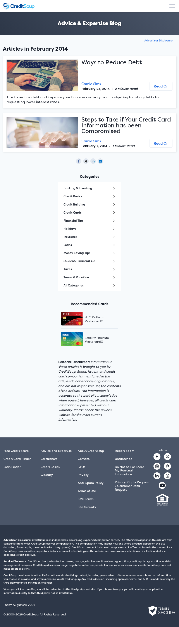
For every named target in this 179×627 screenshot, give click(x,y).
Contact (84, 459)
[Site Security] (161, 611)
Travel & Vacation (76, 277)
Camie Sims (91, 83)
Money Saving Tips (77, 253)
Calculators (49, 459)
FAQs (81, 467)
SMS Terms (85, 499)
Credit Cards (72, 212)
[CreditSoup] (22, 6)
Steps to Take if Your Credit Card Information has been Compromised (126, 125)
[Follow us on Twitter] (167, 456)
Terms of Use (87, 491)
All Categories (74, 285)
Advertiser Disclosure (158, 40)
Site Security (87, 507)
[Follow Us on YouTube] (162, 485)
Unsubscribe (123, 459)
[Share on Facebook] (78, 161)
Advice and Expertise (56, 451)
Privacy (83, 475)
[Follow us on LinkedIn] (156, 475)
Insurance (70, 237)
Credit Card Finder (17, 459)
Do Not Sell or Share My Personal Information (129, 470)
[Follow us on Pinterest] (167, 466)
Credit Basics (73, 196)
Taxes (68, 269)
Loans (68, 245)
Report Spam (124, 451)
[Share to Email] (100, 161)
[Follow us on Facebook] (156, 456)
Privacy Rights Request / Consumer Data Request (132, 486)
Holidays (70, 229)
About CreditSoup (91, 451)
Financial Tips (73, 221)
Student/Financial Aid (79, 261)
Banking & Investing (78, 188)
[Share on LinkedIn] (93, 161)
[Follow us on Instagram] (156, 466)
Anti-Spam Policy (90, 483)
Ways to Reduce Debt (111, 62)
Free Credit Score (16, 451)
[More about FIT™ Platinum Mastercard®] (77, 319)
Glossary (47, 475)
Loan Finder (12, 467)
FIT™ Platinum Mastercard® (94, 319)
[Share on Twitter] (86, 161)
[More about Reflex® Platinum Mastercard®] (77, 339)
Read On (161, 86)
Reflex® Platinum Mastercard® (96, 340)
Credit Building (74, 204)
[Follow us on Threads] (167, 475)
